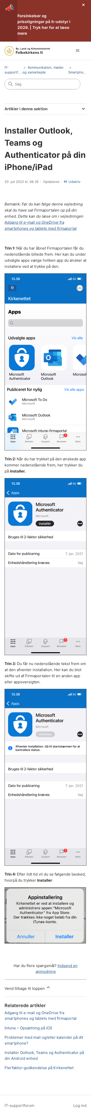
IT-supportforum (19, 1105)
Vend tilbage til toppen (25, 988)
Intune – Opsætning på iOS (28, 1028)
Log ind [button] (79, 1105)
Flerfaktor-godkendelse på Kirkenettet (39, 1067)
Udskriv (74, 182)
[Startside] (27, 50)
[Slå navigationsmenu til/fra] (77, 51)
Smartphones (78, 72)
